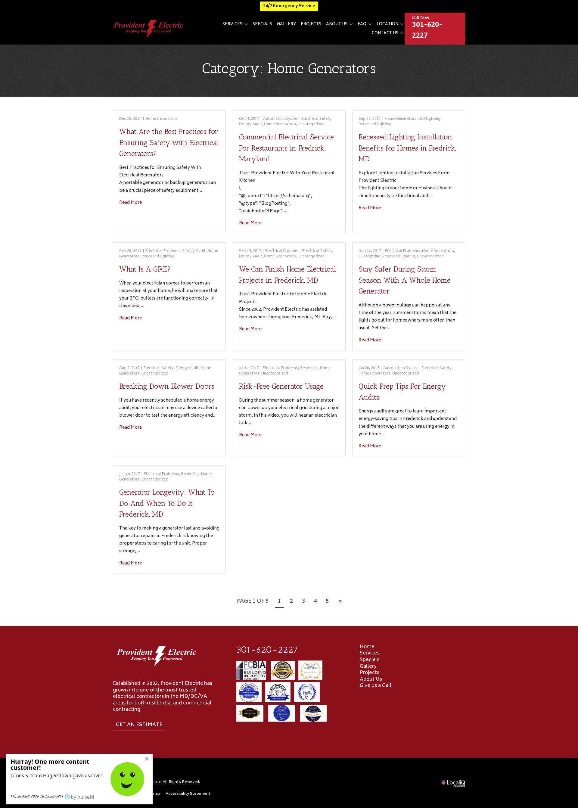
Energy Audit (250, 124)
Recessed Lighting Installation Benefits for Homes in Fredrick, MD (407, 147)
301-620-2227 (267, 649)
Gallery (286, 24)
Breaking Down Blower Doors (166, 386)
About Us (336, 24)
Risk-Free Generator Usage (281, 386)
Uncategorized (311, 124)
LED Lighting (429, 119)
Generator (309, 368)
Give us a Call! (376, 686)
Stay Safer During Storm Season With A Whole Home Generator (404, 280)
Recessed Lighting (375, 124)
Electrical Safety (316, 119)
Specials (262, 24)
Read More (130, 203)
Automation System (281, 119)
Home (367, 647)
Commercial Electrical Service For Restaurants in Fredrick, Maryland (286, 147)
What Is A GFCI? (145, 269)
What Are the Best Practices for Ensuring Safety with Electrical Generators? (169, 142)
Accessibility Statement (188, 794)
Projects (311, 24)
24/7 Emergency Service (289, 6)
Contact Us (385, 33)
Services (232, 24)
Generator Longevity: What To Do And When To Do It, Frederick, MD (167, 503)
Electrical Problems (163, 251)
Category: (289, 68)
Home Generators (161, 119)
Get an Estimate (139, 725)
